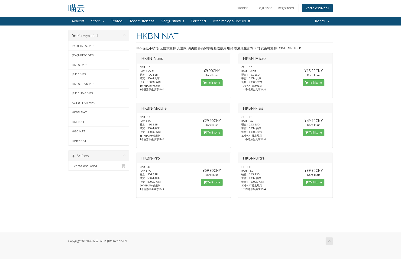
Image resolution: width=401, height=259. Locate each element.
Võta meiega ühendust (231, 21)
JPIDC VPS (79, 74)
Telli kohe (213, 83)
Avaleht (78, 21)
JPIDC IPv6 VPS (82, 93)
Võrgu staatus (172, 21)
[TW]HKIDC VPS (83, 55)
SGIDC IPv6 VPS (83, 103)
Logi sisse (264, 8)
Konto (321, 21)
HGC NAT (78, 131)
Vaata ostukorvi (317, 8)
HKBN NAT (79, 112)
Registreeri (286, 8)
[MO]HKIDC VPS (83, 46)
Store (96, 21)
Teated (117, 21)
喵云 (76, 8)
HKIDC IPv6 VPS (83, 84)
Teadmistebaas (141, 21)
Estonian (242, 8)
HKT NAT (78, 122)
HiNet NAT (79, 141)
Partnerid (198, 21)
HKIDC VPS (79, 65)
